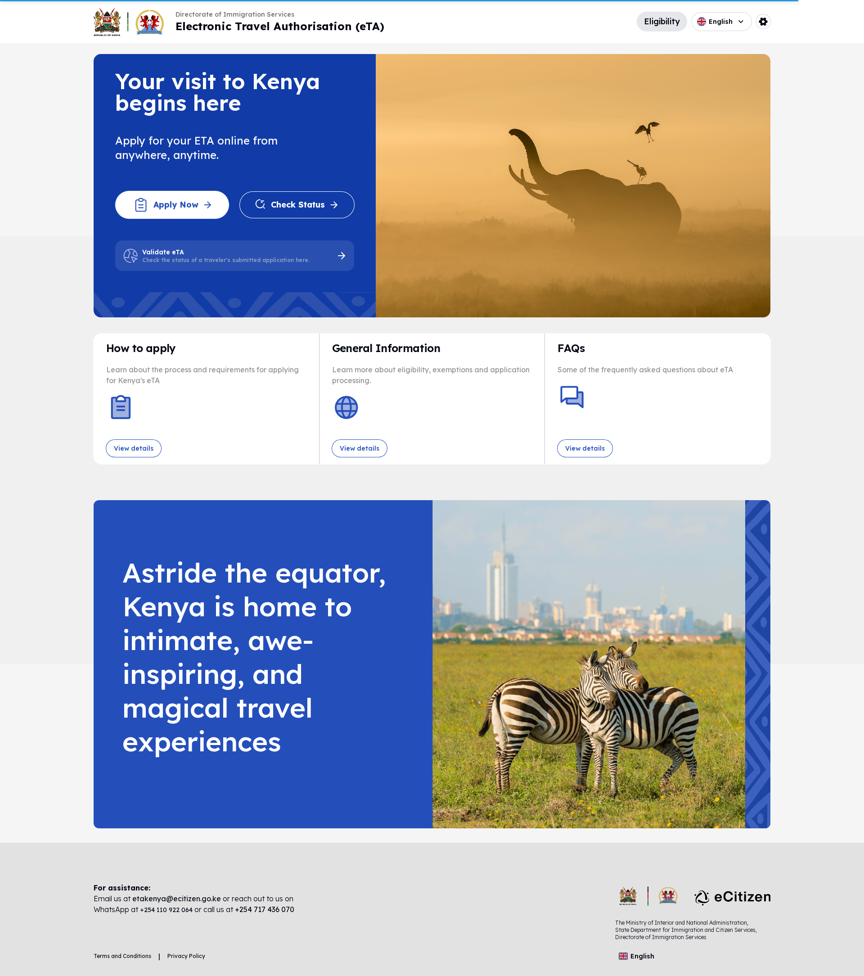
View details (133, 448)
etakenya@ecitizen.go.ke (176, 898)
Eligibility (662, 21)
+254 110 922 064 (167, 910)
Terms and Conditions (122, 956)
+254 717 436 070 (264, 909)
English (721, 22)
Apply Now (175, 204)
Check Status (298, 204)
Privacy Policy (186, 956)
